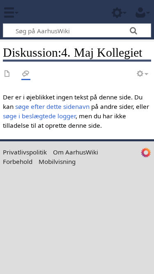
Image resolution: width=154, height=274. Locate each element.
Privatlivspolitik (25, 152)
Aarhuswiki (55, 12)
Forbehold (17, 161)
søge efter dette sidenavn (52, 106)
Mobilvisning (57, 161)
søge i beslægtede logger (39, 116)
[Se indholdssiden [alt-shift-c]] (7, 74)
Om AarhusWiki (75, 152)
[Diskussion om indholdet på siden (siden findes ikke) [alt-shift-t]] (25, 74)
